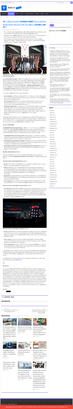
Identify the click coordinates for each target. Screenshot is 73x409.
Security (21, 13)
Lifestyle (42, 13)
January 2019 (53, 172)
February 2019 (53, 170)
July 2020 (52, 132)
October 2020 (53, 126)
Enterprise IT (4, 13)
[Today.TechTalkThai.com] (11, 7)
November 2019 (53, 150)
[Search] (72, 3)
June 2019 (52, 161)
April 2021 (52, 112)
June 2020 (52, 135)
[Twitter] (60, 3)
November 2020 (53, 123)
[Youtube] (63, 3)
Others (46, 13)
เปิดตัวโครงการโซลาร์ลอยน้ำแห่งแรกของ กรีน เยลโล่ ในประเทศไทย (25, 329)
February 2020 (53, 143)
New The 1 (20, 259)
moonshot (7, 297)
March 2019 (52, 168)
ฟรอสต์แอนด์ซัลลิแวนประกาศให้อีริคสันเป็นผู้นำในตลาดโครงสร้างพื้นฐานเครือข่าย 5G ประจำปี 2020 (59, 65)
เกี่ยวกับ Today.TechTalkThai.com (7, 2)
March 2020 (52, 141)
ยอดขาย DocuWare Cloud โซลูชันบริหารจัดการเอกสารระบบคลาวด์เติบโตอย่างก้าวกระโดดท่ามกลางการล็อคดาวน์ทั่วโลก (40, 354)
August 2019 (53, 157)
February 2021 (53, 117)
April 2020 (52, 139)
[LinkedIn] (61, 3)
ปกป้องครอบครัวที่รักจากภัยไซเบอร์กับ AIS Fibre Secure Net (24, 352)
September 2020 (53, 128)
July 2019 (52, 159)
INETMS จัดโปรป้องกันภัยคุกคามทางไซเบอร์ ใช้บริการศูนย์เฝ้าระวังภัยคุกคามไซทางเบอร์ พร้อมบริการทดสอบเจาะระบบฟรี (25, 374)
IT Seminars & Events (29, 13)
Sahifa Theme (9, 407)
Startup (16, 13)
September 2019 (53, 154)
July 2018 (52, 186)
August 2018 (53, 183)
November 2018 (53, 177)
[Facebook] (58, 3)
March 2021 (52, 115)
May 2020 (52, 137)
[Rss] (57, 3)
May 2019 (52, 163)
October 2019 (53, 152)
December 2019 (53, 148)
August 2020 (53, 130)
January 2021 (53, 119)
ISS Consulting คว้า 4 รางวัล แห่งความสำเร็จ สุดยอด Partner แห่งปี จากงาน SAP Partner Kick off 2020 (60, 95)
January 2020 (53, 146)
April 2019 (52, 166)
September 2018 (53, 181)
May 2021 (52, 110)
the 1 (12, 297)
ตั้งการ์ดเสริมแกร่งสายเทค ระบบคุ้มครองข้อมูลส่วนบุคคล (11, 310)
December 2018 (53, 174)
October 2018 (53, 179)
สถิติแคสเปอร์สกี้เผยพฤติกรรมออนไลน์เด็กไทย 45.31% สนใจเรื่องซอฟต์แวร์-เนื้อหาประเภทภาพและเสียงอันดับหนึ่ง (39, 330)
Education (37, 13)
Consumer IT (11, 13)
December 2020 (53, 121)
